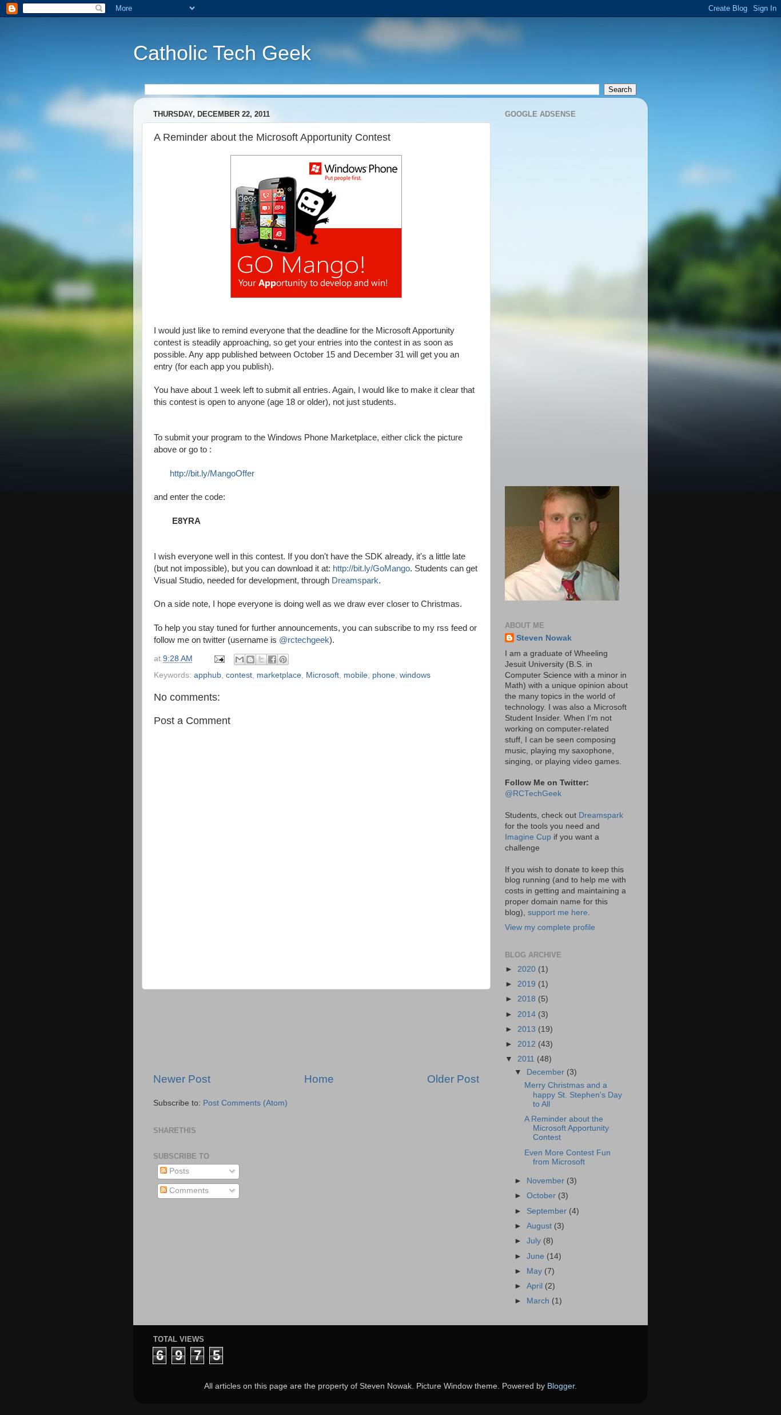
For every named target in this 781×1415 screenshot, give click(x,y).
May (535, 1271)
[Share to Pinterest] (283, 659)
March (539, 1301)
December (547, 1072)
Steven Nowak (544, 638)
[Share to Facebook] (272, 659)
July (535, 1241)
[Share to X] (261, 659)
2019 (527, 984)
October (542, 1195)
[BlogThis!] (250, 659)
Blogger (561, 1386)
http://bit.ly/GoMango (371, 568)
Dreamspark (355, 580)
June (537, 1256)
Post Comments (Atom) (245, 1103)
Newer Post (181, 1079)
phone (383, 675)
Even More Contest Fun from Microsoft (567, 1157)
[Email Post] (218, 658)
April (536, 1286)
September (548, 1211)
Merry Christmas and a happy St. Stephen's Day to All (573, 1094)
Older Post (453, 1079)
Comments (188, 1190)
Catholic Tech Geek (222, 53)
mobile (356, 675)
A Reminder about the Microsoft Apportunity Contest (566, 1128)
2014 (527, 1014)
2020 (527, 969)
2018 (527, 999)
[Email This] (239, 659)
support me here (558, 912)
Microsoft (322, 675)
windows (415, 675)
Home (319, 1079)
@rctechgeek (304, 640)
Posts (178, 1171)
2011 (527, 1059)
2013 (527, 1029)
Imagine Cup (528, 837)
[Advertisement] (361, 1030)
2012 (527, 1044)
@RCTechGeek (533, 793)
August (540, 1226)
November (547, 1180)
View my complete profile (550, 927)
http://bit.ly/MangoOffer (212, 473)
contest (239, 675)
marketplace (279, 675)
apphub (207, 675)
